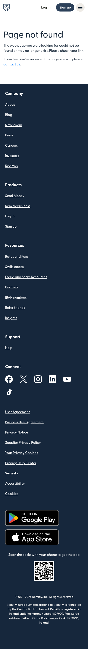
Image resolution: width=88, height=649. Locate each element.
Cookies (11, 494)
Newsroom (13, 125)
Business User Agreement (24, 422)
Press (9, 135)
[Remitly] (6, 7)
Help (8, 348)
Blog (8, 115)
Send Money (14, 196)
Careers (11, 145)
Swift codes (14, 267)
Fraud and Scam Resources (26, 277)
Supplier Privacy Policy (23, 442)
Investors (12, 156)
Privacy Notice (16, 432)
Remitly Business (17, 206)
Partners (11, 287)
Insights (11, 318)
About (10, 104)
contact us (11, 64)
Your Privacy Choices (21, 453)
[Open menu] (80, 7)
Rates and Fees (16, 256)
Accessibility (15, 483)
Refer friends (15, 307)
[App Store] (32, 537)
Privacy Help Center (20, 463)
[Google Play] (32, 518)
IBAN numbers (16, 297)
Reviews (11, 166)
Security (11, 473)
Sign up (65, 7)
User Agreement (17, 412)
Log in (45, 7)
